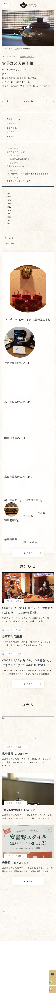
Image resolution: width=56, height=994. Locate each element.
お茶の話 (11, 136)
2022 (9, 207)
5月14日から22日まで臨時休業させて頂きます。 (29, 172)
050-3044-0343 (23, 928)
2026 (9, 193)
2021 (9, 210)
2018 (9, 220)
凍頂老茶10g (11, 520)
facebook (9, 238)
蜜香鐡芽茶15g (33, 500)
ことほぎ (28, 516)
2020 (9, 213)
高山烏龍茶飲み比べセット (19, 401)
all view (28, 553)
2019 (9, 217)
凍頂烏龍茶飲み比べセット (19, 363)
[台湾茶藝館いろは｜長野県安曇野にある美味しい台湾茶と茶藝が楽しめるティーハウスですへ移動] (3, 49)
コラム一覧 (28, 101)
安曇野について (14, 119)
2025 (9, 197)
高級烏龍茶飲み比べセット (19, 476)
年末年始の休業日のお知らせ (20, 179)
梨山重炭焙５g (12, 500)
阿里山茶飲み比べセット (18, 438)
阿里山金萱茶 (29, 542)
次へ (48, 101)
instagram (9, 243)
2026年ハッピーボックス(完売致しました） (28, 322)
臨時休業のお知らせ (16, 150)
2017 (9, 224)
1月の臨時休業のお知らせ (18, 157)
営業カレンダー (19, 921)
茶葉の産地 (12, 128)
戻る (8, 101)
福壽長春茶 (10, 539)
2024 (9, 200)
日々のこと (12, 132)
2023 (9, 203)
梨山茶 (41, 513)
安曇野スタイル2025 (16, 164)
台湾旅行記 (12, 123)
